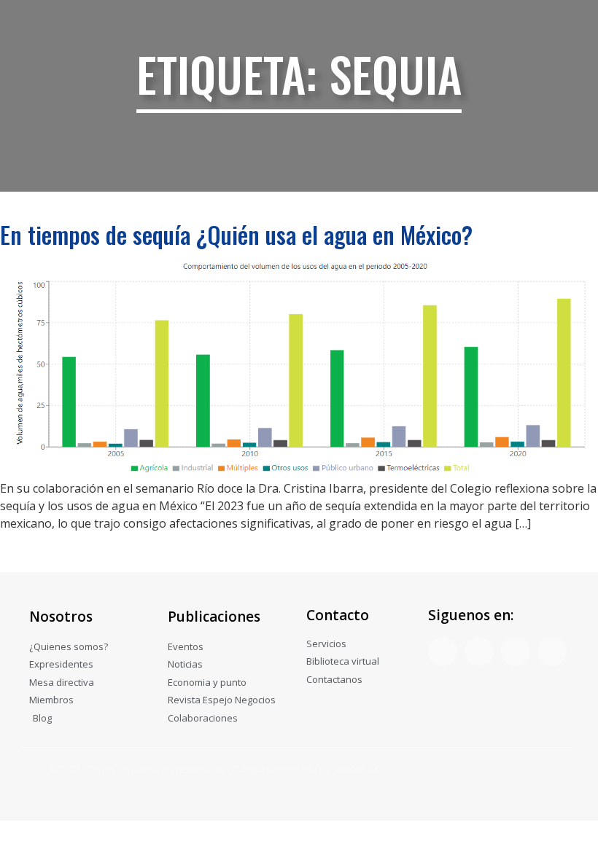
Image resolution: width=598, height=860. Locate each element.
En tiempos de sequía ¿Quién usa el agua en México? (236, 234)
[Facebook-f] (442, 651)
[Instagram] (515, 651)
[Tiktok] (479, 651)
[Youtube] (552, 651)
